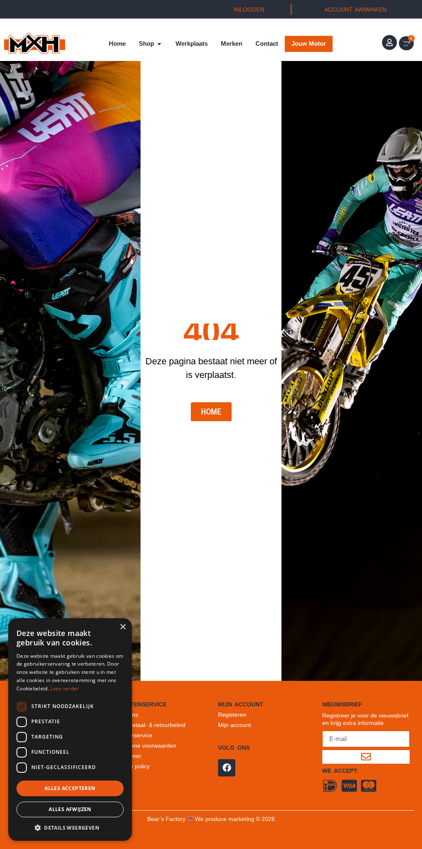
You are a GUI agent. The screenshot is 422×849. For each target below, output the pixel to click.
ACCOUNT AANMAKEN (355, 9)
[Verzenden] (366, 757)
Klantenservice (133, 735)
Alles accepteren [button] (70, 788)
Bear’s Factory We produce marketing (201, 819)
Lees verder (64, 688)
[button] (70, 828)
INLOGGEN (249, 9)
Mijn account (234, 725)
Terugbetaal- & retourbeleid (149, 725)
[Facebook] (226, 767)
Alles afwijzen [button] (70, 809)
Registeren (232, 714)
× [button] (123, 627)
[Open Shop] (159, 44)
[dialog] (70, 729)
